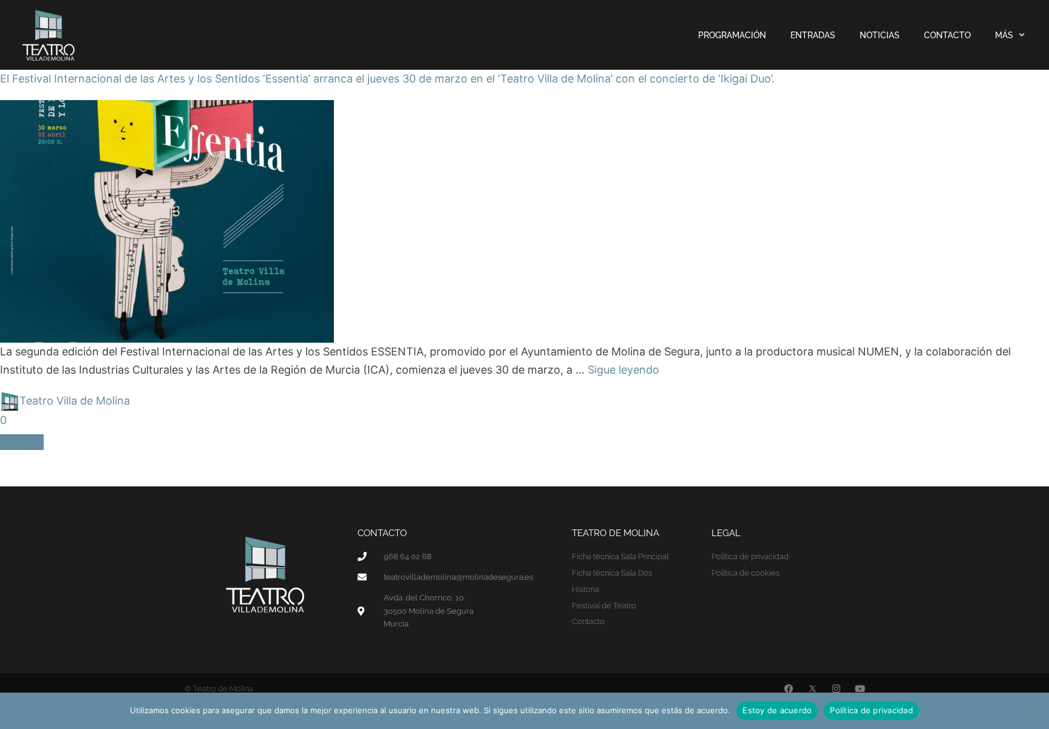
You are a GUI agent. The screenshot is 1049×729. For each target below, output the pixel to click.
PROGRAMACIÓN (732, 35)
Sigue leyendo (623, 369)
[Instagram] (836, 688)
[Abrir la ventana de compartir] (22, 442)
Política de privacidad (871, 710)
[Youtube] (859, 688)
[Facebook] (788, 688)
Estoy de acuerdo (777, 710)
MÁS (1004, 35)
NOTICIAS (880, 35)
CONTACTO (947, 35)
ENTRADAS (812, 35)
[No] (1034, 711)
